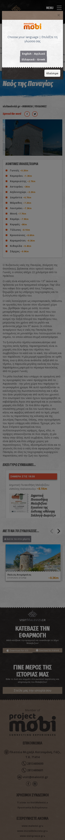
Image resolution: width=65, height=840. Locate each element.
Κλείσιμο (52, 73)
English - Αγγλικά (33, 53)
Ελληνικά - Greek (33, 59)
